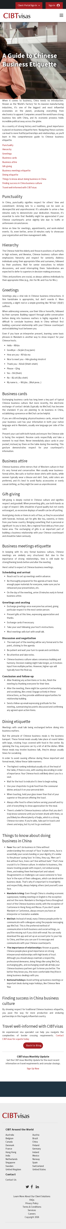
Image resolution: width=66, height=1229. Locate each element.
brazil (35, 1138)
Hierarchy (7, 149)
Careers (32, 1213)
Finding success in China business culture (22, 183)
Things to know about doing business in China (24, 179)
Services (32, 1210)
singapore (10, 1162)
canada (9, 1141)
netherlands (11, 1159)
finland (35, 1145)
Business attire (9, 162)
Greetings (7, 153)
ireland (35, 1152)
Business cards (9, 158)
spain (35, 1162)
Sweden (9, 1166)
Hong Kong (11, 1152)
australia (10, 1135)
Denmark (10, 1145)
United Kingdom (13, 1169)
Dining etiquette (10, 174)
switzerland (38, 1166)
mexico (35, 1155)
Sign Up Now (33, 1068)
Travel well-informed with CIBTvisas (19, 187)
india (8, 1155)
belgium (9, 1138)
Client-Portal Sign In (27, 5)
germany (36, 1148)
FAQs (31, 1200)
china (35, 1141)
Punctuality (7, 145)
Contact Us (11, 1179)
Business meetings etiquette (16, 170)
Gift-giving (7, 166)
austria (35, 1135)
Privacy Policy (31, 1203)
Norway (36, 1159)
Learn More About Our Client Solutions (31, 1196)
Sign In (52, 5)
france (9, 1148)
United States (39, 1169)
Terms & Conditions (32, 1207)
